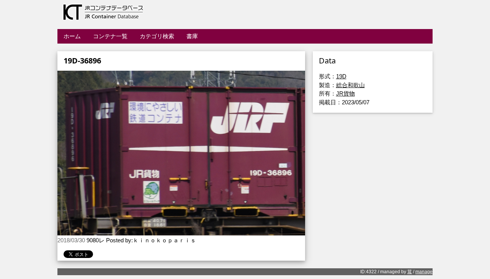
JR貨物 (345, 93)
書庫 (192, 36)
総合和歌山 (350, 85)
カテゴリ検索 (157, 36)
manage (424, 271)
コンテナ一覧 (110, 36)
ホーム (72, 36)
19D (341, 76)
